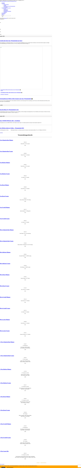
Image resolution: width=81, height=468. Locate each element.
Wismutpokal (6, 94)
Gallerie (2, 90)
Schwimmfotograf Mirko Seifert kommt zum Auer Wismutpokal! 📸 (11, 89)
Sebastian (5, 18)
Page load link (2, 464)
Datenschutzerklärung (43, 462)
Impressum (38, 462)
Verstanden (3, 467)
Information (2, 94)
